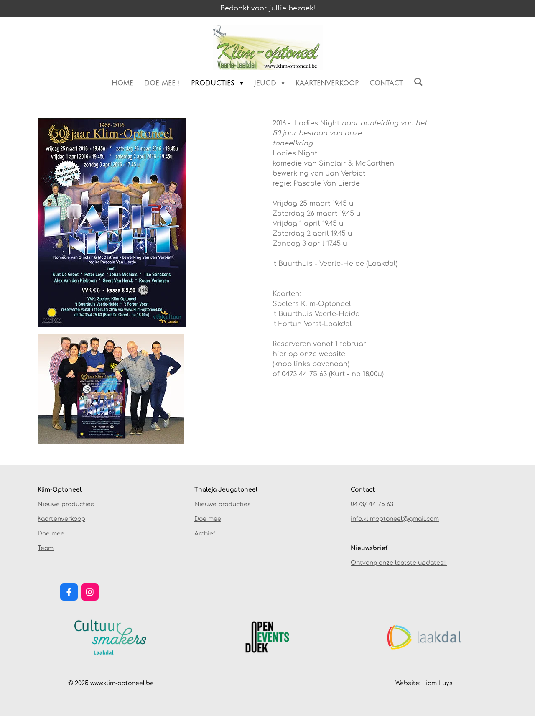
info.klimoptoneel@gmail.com (395, 519)
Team (46, 548)
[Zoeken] (418, 82)
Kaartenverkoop (61, 519)
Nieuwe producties (66, 504)
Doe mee (51, 533)
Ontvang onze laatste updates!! (399, 563)
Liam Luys (437, 683)
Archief (204, 533)
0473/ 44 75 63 (372, 504)
